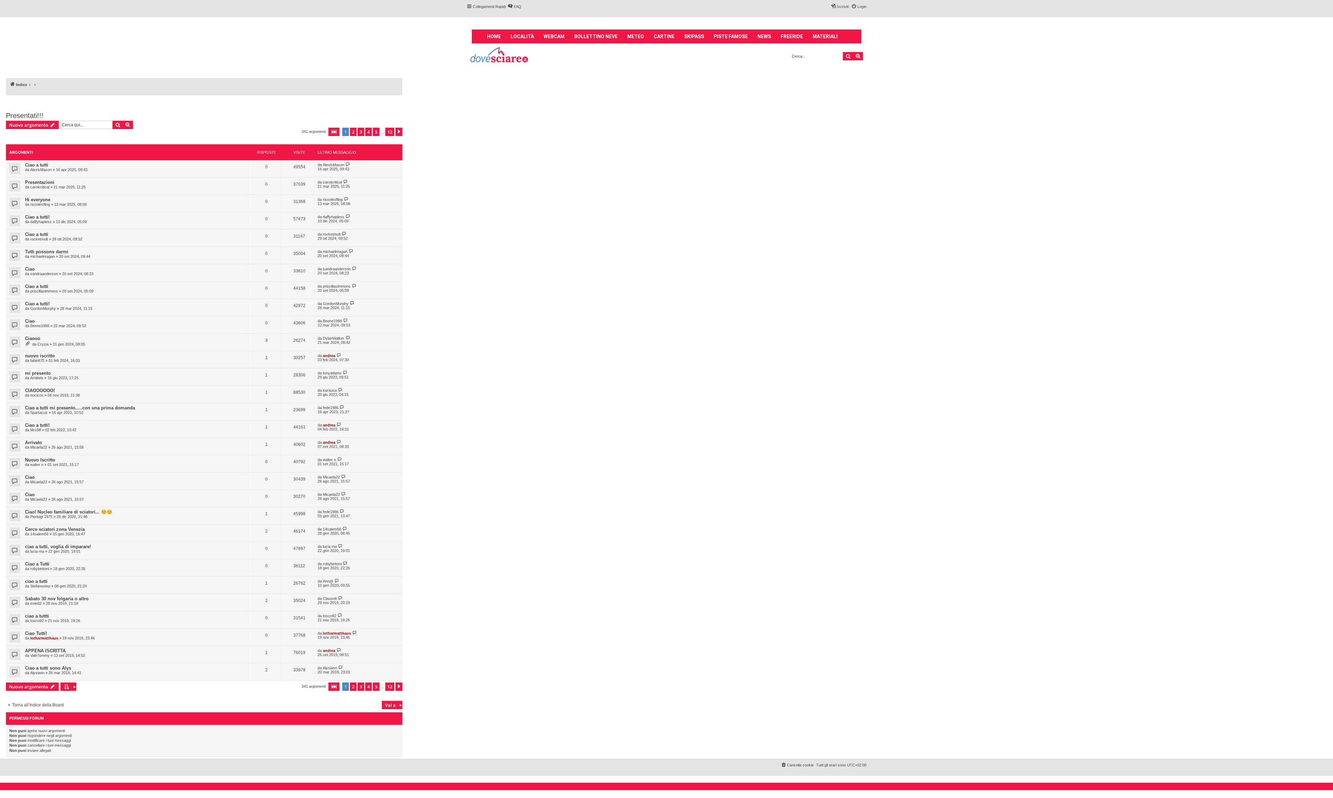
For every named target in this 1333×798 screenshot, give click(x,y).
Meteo (635, 36)
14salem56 (39, 534)
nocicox (36, 395)
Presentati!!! (24, 115)
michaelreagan (42, 256)
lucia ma (37, 551)
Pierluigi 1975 (41, 517)
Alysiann (37, 673)
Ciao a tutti (36, 165)
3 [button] (361, 132)
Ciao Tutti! (36, 633)
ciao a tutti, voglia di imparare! (58, 546)
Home (494, 36)
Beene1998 (39, 326)
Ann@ (328, 581)
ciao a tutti (36, 581)
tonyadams (332, 373)
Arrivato (33, 442)
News (764, 36)
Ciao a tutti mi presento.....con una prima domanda (80, 407)
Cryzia (43, 344)
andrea (329, 356)
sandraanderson (44, 274)
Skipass (694, 36)
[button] (333, 132)
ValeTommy (40, 655)
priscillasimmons (44, 291)
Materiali (825, 36)
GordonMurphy (43, 308)
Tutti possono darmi (46, 251)
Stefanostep (40, 586)
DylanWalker (333, 338)
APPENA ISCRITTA (45, 650)
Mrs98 (35, 430)
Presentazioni (40, 182)
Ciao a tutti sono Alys (48, 668)
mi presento (38, 373)
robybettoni (39, 569)
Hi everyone (37, 199)
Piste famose (731, 36)
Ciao (30, 269)
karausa (330, 390)
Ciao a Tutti (37, 564)
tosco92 (37, 621)
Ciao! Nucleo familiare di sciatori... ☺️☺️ (68, 512)
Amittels (36, 378)
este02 (36, 603)
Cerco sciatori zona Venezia (55, 529)
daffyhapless (41, 222)
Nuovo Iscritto (40, 459)
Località (522, 36)
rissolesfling (40, 204)
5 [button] (376, 132)
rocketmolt (39, 239)
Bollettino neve (596, 36)
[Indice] (500, 55)
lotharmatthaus (44, 638)
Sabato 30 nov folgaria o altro (57, 598)
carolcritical (39, 187)
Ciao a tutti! (37, 217)
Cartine (664, 36)
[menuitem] (514, 6)
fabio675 (37, 360)
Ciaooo (32, 338)
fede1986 (330, 408)
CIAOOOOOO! (40, 390)
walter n (36, 464)
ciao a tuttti (37, 616)
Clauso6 (330, 598)
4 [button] (368, 132)
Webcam (554, 36)
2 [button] (353, 132)
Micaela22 (38, 447)
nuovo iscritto (40, 355)
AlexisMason (41, 170)
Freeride (792, 36)
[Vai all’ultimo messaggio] (348, 164)
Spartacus (39, 412)
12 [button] (389, 132)
